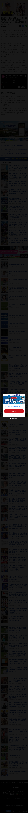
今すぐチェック (14, 411)
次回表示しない (14, 418)
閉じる (14, 414)
